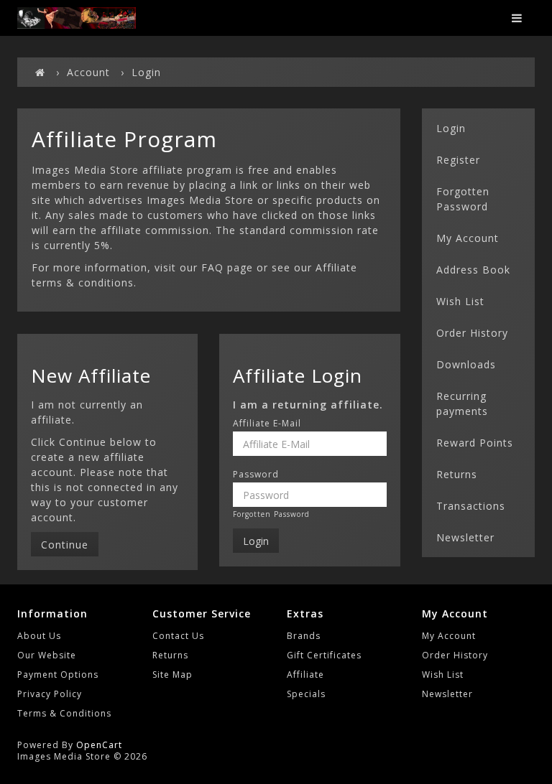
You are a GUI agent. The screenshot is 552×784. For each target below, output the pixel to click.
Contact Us (178, 636)
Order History (472, 333)
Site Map (172, 674)
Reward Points (474, 442)
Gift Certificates (324, 655)
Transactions (470, 506)
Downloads (466, 364)
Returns (456, 474)
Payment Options (57, 674)
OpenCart (99, 745)
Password (256, 474)
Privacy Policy (49, 694)
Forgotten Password (271, 514)
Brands (304, 636)
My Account (467, 238)
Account (88, 72)
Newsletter (465, 537)
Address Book (473, 269)
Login (146, 72)
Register (458, 160)
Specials (306, 694)
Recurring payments (462, 403)
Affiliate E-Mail (267, 423)
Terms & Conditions (64, 713)
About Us (39, 636)
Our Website (46, 655)
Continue (64, 544)
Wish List (460, 301)
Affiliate (305, 674)
